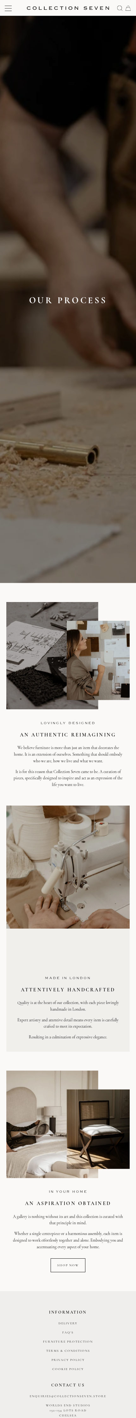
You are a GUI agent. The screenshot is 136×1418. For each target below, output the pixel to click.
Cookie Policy (68, 1369)
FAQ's (68, 1332)
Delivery (68, 1323)
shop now (68, 1265)
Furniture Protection (68, 1342)
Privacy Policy (68, 1360)
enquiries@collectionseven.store (68, 1396)
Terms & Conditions (68, 1351)
